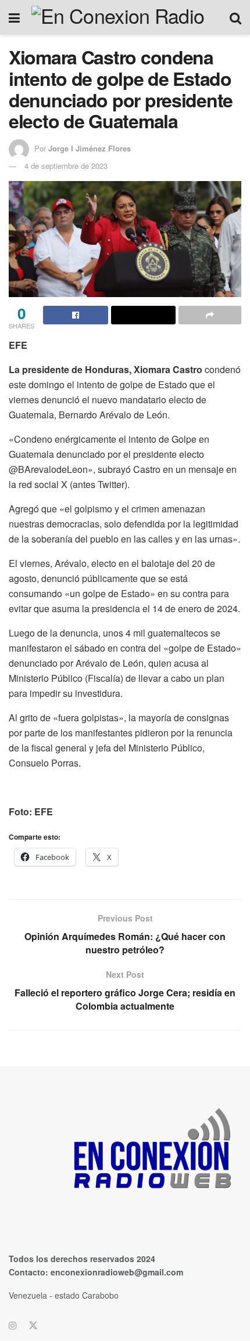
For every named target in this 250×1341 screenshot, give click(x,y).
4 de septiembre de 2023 (66, 165)
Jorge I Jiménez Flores (89, 148)
